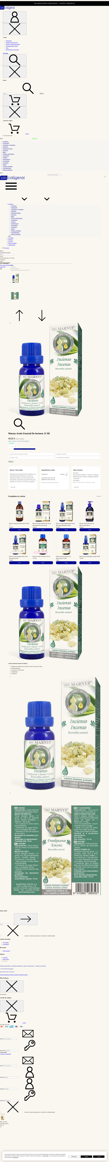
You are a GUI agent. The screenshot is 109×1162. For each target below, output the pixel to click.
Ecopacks (5, 957)
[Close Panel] (11, 986)
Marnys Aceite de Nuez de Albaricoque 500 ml (86, 524)
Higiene (5, 157)
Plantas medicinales (8, 154)
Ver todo (99, 496)
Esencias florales (7, 148)
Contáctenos (6, 944)
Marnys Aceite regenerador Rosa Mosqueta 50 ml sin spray (42, 524)
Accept (98, 1156)
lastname (2, 1089)
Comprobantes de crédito (12, 46)
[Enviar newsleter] (25, 919)
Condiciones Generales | (17, 965)
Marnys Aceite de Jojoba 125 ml (41, 556)
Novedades (6, 161)
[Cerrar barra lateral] (14, 29)
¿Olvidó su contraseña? (5, 1054)
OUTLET (34, 138)
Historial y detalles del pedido (13, 44)
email (1, 1038)
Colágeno (5, 141)
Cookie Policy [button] (45, 1155)
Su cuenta (5, 53)
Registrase (2, 1114)
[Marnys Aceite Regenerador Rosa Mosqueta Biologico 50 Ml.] (66, 511)
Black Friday (6, 959)
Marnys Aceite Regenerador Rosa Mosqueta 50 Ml (18, 557)
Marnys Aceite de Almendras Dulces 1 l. (19, 524)
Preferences (74, 1156)
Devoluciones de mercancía (12, 49)
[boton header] (14, 17)
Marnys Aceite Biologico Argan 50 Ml (89, 556)
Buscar (41, 93)
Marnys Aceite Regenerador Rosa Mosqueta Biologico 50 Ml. (65, 524)
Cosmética (6, 156)
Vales (7, 48)
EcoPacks (5, 163)
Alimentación (6, 159)
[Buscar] (28, 93)
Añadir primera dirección (12, 42)
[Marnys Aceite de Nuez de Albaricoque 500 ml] (89, 511)
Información (9, 40)
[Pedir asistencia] (1, 269)
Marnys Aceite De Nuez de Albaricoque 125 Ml (63, 557)
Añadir (19, 529)
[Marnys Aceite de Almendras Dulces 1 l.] (19, 511)
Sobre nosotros (6, 951)
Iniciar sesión (3, 1052)
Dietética (5, 147)
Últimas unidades (8, 166)
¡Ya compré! (6, 942)
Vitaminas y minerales (9, 145)
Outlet (4, 164)
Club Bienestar (7, 168)
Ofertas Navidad (7, 170)
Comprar (25, 449)
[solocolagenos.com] (7, 9)
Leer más (13, 487)
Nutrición (5, 150)
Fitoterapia (6, 143)
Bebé (4, 152)
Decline (86, 1156)
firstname (2, 1077)
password (2, 1050)
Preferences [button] (15, 1157)
